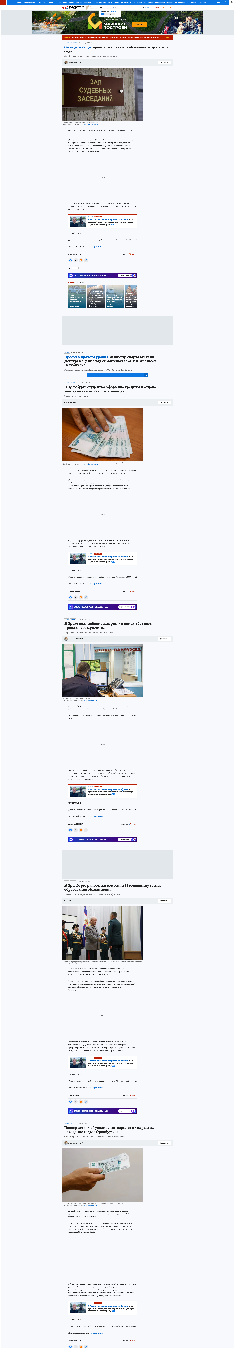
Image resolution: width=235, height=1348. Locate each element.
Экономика (62, 2)
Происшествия (140, 2)
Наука (110, 2)
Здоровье (87, 2)
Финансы (202, 2)
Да (102, 14)
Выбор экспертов (182, 2)
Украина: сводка (133, 37)
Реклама (156, 7)
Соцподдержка (100, 2)
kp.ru (134, 254)
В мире (71, 2)
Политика (41, 2)
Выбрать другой (109, 14)
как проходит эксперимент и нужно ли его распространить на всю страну (111, 222)
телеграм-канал (96, 246)
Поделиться (165, 62)
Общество (51, 2)
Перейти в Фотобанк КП (91, 124)
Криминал (75, 268)
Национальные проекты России (160, 2)
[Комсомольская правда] (73, 7)
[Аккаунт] (232, 2)
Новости (83, 37)
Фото (12, 2)
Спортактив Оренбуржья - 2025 (149, 37)
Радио (146, 7)
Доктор (194, 2)
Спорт (116, 2)
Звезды (79, 2)
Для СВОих (75, 37)
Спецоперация (29, 2)
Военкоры (123, 37)
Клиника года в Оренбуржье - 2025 (98, 37)
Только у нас (114, 37)
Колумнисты (126, 2)
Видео (19, 2)
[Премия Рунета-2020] (90, 7)
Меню (3, 2)
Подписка (167, 7)
